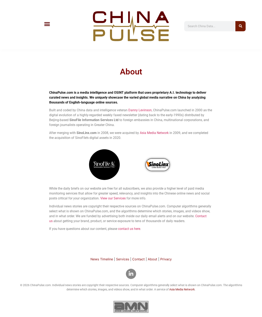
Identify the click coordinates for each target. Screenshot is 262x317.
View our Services (113, 198)
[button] (47, 24)
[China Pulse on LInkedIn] (131, 274)
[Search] (240, 26)
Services (122, 259)
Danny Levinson (140, 110)
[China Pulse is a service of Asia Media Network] (131, 307)
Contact (138, 259)
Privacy (166, 259)
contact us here (129, 229)
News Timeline (101, 259)
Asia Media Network (154, 133)
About (152, 259)
